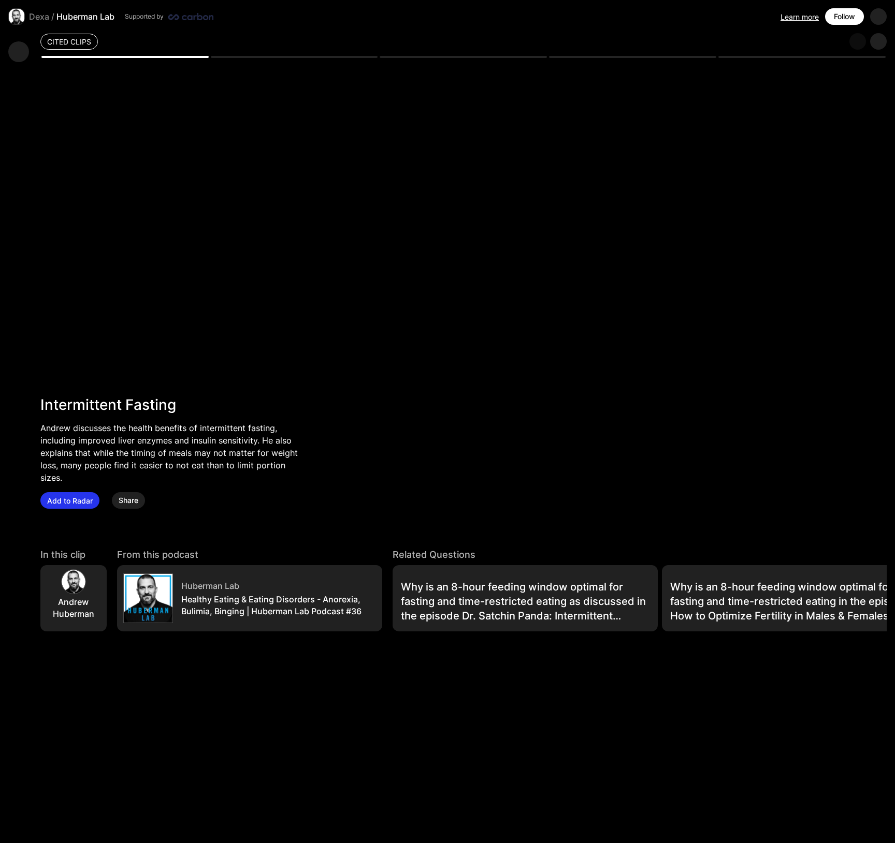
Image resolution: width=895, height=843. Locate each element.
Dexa (39, 16)
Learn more (800, 16)
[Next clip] (878, 41)
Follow (844, 16)
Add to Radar (70, 500)
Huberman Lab (85, 16)
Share (128, 500)
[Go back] (18, 51)
